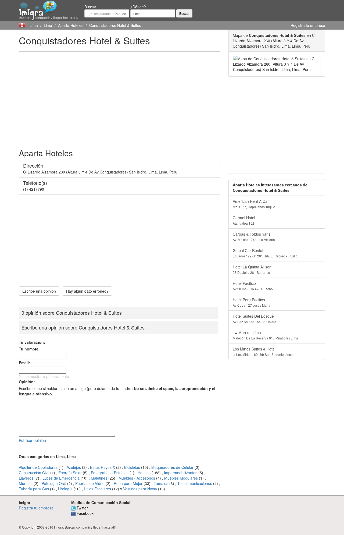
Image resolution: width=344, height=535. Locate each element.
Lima (34, 25)
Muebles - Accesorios (137, 478)
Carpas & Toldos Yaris (254, 236)
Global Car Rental (265, 253)
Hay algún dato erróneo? (87, 291)
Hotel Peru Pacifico (251, 302)
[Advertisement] (119, 94)
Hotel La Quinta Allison (252, 269)
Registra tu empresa (308, 25)
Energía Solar (70, 472)
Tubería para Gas (34, 488)
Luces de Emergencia (61, 478)
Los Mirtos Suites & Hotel (263, 351)
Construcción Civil (34, 472)
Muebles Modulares (181, 478)
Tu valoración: (32, 342)
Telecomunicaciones (194, 483)
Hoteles (144, 472)
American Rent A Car (254, 204)
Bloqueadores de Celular (172, 467)
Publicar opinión (32, 440)
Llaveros (26, 478)
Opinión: (27, 381)
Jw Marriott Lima (265, 335)
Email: (24, 362)
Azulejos (74, 467)
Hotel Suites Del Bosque (254, 318)
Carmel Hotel (244, 220)
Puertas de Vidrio (90, 483)
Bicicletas (132, 467)
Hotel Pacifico (253, 286)
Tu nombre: (29, 349)
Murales (26, 483)
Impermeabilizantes (180, 472)
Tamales (161, 483)
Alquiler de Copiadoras (38, 467)
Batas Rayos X (102, 467)
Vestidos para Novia (140, 488)
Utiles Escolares (97, 488)
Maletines (99, 478)
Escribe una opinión (39, 291)
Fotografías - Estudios (109, 472)
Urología (65, 488)
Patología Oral (54, 483)
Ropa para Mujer (128, 483)
